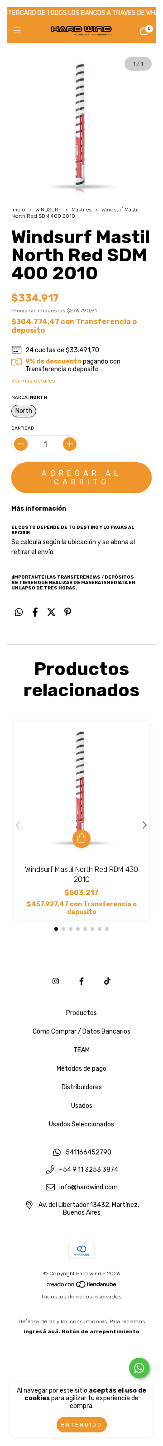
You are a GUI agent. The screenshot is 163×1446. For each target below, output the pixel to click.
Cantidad (22, 428)
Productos (81, 1013)
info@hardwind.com (88, 1188)
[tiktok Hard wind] (107, 981)
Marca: (29, 397)
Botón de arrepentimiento (100, 1331)
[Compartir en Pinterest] (67, 612)
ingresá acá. (42, 1331)
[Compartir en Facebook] (35, 612)
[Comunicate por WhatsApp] (139, 1368)
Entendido (81, 1425)
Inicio (18, 209)
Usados (81, 1106)
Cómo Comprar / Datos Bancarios (81, 1031)
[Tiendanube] (82, 1286)
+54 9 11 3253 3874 (88, 1170)
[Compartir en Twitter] (51, 612)
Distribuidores (82, 1087)
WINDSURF (48, 209)
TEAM (81, 1050)
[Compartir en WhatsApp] (18, 612)
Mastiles (81, 209)
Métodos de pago (81, 1069)
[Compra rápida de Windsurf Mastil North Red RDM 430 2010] (81, 839)
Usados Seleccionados (81, 1124)
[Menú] (19, 31)
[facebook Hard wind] (81, 981)
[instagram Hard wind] (55, 981)
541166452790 (88, 1152)
